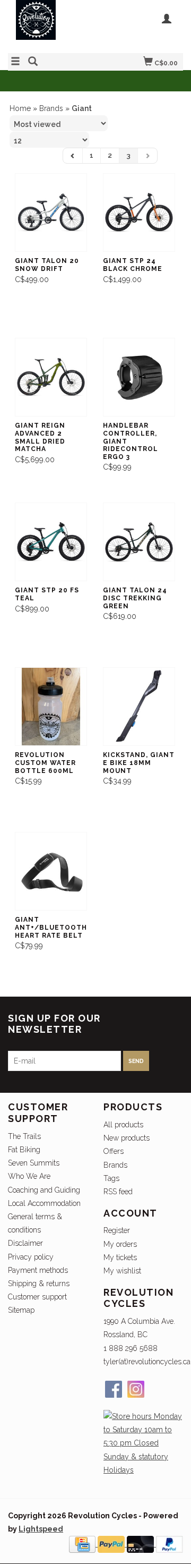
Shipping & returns (39, 1283)
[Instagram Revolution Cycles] (135, 1389)
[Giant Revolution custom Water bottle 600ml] (50, 707)
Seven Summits (33, 1163)
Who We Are (29, 1176)
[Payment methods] (83, 1544)
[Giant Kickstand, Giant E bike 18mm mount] (139, 707)
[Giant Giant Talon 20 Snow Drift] (50, 213)
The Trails (24, 1136)
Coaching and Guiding (44, 1190)
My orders (120, 1244)
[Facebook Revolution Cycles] (113, 1389)
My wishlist (122, 1270)
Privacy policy (31, 1257)
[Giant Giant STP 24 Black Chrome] (139, 213)
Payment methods (38, 1270)
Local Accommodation (44, 1203)
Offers (113, 1151)
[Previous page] (73, 155)
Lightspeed (41, 1529)
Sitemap (21, 1310)
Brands (51, 108)
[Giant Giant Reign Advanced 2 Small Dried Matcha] (50, 377)
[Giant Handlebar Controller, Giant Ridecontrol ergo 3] (139, 377)
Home (20, 108)
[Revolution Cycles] (52, 25)
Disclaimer (25, 1243)
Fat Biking (24, 1149)
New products (126, 1138)
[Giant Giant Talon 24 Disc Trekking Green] (139, 542)
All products (123, 1124)
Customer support (37, 1297)
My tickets (120, 1257)
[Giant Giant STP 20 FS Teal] (50, 542)
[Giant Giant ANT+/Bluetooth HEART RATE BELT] (50, 871)
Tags (111, 1178)
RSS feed (118, 1191)
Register (116, 1230)
